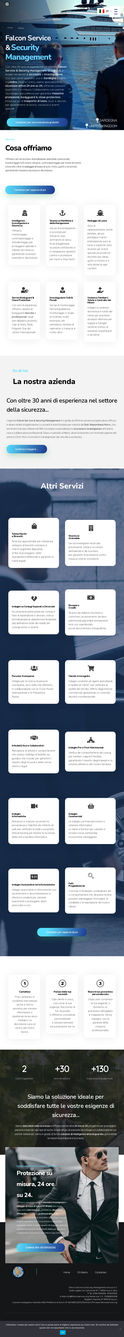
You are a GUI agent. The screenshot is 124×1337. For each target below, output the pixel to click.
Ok (62, 1332)
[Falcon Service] (18, 1272)
